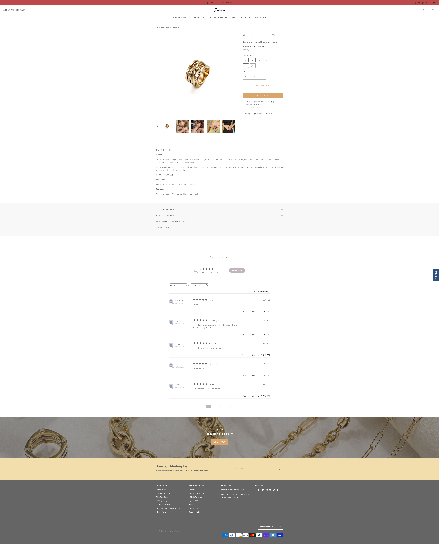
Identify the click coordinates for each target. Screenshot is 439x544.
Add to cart (263, 86)
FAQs (191, 504)
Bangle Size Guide (163, 493)
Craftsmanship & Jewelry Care (168, 508)
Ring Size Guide (162, 497)
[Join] (280, 469)
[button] (157, 126)
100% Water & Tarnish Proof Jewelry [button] (171, 221)
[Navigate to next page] (236, 406)
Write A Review (237, 270)
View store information (252, 108)
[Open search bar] (423, 10)
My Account (193, 501)
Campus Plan (161, 489)
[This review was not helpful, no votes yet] (268, 311)
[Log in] (428, 10)
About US (8, 10)
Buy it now (263, 96)
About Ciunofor (162, 512)
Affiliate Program (195, 497)
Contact (20, 10)
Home (158, 27)
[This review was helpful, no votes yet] (264, 311)
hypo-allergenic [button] (163, 227)
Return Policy (194, 508)
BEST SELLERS (198, 17)
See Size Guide (166, 175)
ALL (234, 17)
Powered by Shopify (173, 531)
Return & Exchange (196, 493)
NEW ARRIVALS (180, 17)
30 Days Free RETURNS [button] (165, 216)
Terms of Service (163, 504)
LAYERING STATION (218, 17)
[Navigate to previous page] (203, 406)
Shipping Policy (195, 512)
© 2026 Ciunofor (161, 531)
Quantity (246, 71)
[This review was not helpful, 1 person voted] (268, 375)
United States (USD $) (268, 526)
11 (252, 65)
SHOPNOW (219, 442)
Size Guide (250, 55)
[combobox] (179, 285)
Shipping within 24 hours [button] (166, 210)
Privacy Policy (161, 501)
